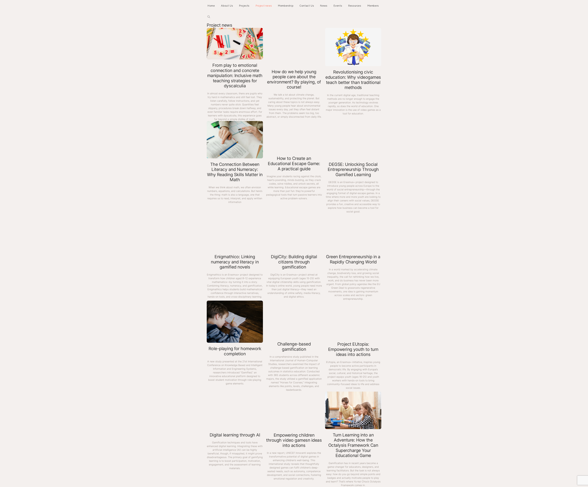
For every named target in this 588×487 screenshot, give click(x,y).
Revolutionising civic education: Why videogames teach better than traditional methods (353, 79)
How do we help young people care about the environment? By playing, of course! (294, 79)
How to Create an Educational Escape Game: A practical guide (294, 163)
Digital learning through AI (235, 435)
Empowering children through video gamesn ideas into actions (294, 440)
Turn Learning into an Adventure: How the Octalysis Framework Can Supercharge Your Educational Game (353, 445)
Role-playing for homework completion (235, 351)
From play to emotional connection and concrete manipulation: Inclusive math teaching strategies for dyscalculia (234, 75)
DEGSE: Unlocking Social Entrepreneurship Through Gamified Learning (353, 169)
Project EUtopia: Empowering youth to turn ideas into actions (353, 349)
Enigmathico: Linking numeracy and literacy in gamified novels (235, 262)
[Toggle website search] (208, 17)
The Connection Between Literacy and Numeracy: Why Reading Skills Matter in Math (235, 172)
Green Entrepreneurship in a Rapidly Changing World (353, 259)
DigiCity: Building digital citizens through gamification (294, 262)
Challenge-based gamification (294, 346)
